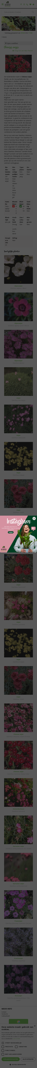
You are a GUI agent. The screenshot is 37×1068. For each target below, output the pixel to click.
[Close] (34, 518)
